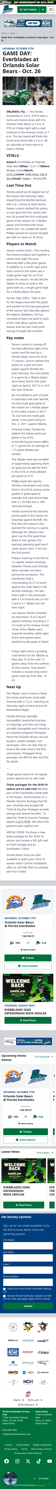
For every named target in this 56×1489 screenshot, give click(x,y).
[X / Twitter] (28, 1461)
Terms (24, 1449)
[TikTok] (39, 1461)
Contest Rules (23, 1444)
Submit (28, 1306)
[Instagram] (17, 1461)
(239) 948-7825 (9, 1430)
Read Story (29, 1020)
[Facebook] (6, 1461)
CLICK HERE (23, 821)
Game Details (30, 966)
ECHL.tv (11, 174)
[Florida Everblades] (7, 9)
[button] (28, 1479)
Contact (8, 1444)
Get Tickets (30, 9)
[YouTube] (49, 1461)
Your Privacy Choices (41, 1449)
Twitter (26, 178)
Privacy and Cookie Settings (28, 1453)
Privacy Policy (11, 1449)
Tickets (30, 958)
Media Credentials (42, 1444)
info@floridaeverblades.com (16, 1434)
